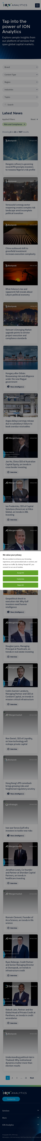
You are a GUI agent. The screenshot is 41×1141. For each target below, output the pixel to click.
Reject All (20, 585)
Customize (20, 579)
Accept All (20, 573)
